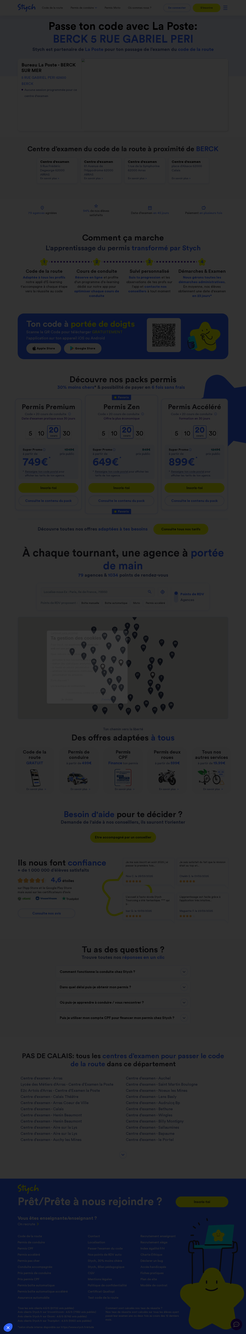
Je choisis (103, 699)
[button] (8, 1327)
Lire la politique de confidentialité (103, 686)
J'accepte (143, 699)
